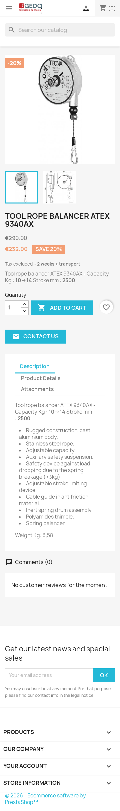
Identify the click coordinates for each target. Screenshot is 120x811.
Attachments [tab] (37, 389)
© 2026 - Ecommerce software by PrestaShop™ (45, 799)
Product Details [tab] (40, 378)
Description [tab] (35, 366)
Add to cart (62, 307)
